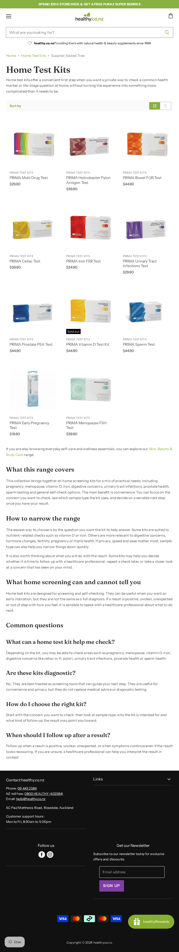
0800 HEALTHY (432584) (43, 794)
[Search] (167, 32)
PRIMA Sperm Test (139, 344)
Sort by (15, 106)
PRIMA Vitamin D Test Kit (87, 344)
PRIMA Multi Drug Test (29, 178)
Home (11, 56)
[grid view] (154, 106)
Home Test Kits (33, 56)
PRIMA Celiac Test (25, 261)
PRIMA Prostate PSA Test (31, 344)
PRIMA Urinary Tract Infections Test (140, 263)
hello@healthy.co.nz (30, 799)
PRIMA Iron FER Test (83, 261)
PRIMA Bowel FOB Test (142, 178)
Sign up (111, 885)
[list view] (165, 106)
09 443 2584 (27, 788)
